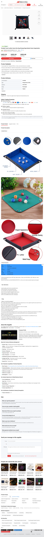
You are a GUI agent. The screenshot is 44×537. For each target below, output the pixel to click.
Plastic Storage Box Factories (7, 522)
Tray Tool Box (15, 525)
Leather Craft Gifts (15, 498)
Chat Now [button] (33, 58)
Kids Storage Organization (6, 515)
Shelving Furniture (29, 512)
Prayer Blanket (34, 502)
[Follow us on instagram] (38, 530)
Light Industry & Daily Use (8, 7)
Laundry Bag (21, 512)
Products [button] (10, 4)
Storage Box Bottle (17, 522)
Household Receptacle (17, 7)
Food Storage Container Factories (34, 520)
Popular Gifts (24, 502)
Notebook (23, 500)
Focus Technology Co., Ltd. (14, 534)
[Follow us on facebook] (35, 530)
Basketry (3, 512)
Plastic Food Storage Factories (7, 520)
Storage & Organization (26, 7)
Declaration (33, 534)
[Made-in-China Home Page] (22, 2)
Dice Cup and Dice (11, 366)
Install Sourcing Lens (6, 531)
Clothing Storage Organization (18, 515)
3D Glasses (34, 498)
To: (6, 444)
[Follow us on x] (36, 530)
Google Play (10, 530)
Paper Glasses (35, 366)
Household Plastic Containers (12, 512)
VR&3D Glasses (3, 500)
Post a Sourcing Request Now (30, 455)
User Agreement (28, 534)
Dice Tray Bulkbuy (22, 525)
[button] (1, 1)
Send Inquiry (11, 58)
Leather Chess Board (29, 366)
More (2, 527)
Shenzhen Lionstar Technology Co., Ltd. (10, 50)
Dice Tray (17, 366)
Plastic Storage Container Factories (20, 520)
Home (2, 7)
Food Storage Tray (33, 522)
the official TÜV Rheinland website (32, 326)
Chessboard (3, 502)
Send (9, 455)
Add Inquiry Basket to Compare (22, 41)
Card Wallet (13, 502)
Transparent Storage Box (6, 525)
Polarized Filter (14, 500)
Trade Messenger (18, 530)
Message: (5, 446)
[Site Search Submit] (29, 5)
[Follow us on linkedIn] (31, 531)
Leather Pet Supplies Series (5, 498)
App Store (4, 530)
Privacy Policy (38, 534)
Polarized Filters (22, 366)
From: (6, 441)
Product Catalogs (16, 496)
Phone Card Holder (25, 498)
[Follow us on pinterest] (41, 530)
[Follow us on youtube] (39, 530)
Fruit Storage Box (25, 522)
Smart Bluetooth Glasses (36, 500)
